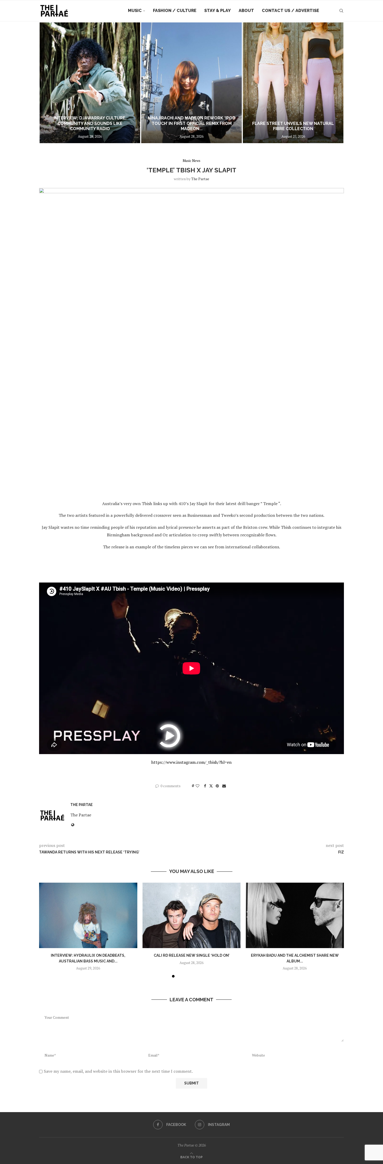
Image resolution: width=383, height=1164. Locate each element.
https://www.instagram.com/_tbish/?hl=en (191, 762)
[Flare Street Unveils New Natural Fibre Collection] (293, 82)
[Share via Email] (224, 785)
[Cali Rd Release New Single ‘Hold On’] (192, 915)
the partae (200, 178)
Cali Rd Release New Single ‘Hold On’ (191, 955)
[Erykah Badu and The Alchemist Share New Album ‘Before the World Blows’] (295, 915)
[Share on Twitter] (211, 785)
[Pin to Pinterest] (217, 785)
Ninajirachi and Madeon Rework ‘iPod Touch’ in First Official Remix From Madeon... (192, 123)
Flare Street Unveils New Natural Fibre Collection (293, 126)
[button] (48, 82)
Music (135, 10)
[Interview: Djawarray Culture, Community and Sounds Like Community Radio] (90, 82)
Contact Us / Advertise (290, 10)
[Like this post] (197, 785)
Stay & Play (217, 10)
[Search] (341, 10)
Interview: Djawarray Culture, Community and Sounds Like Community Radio (90, 123)
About (246, 10)
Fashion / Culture (174, 10)
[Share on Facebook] (205, 785)
